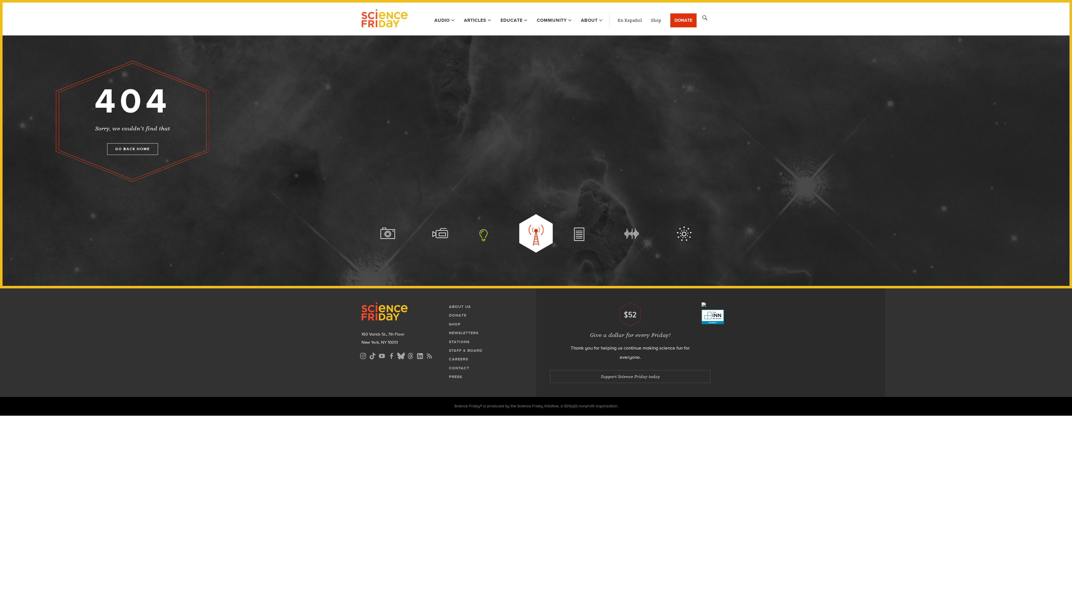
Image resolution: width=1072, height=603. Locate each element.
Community (552, 20)
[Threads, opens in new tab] (410, 355)
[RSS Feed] (429, 355)
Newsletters (463, 333)
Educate (512, 20)
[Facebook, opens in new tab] (391, 355)
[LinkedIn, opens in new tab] (420, 355)
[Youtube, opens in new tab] (382, 355)
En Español (630, 20)
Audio (442, 20)
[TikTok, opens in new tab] (372, 355)
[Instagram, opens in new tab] (363, 355)
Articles (475, 20)
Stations (459, 341)
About (589, 20)
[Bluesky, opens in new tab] (401, 355)
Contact (459, 368)
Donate (683, 20)
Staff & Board (465, 350)
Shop (656, 20)
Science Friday (385, 19)
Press (455, 376)
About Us (460, 306)
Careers (458, 359)
